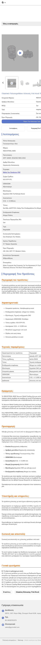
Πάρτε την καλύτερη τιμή (31, 121)
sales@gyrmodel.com (12, 627)
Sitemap (20, 640)
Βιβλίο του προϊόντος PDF (11, 172)
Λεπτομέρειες (13, 128)
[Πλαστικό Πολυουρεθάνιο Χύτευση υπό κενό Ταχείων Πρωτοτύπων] (20, 52)
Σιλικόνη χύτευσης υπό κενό (27, 592)
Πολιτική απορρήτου (9, 640)
